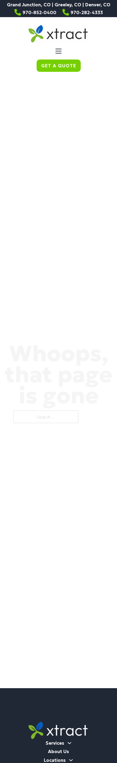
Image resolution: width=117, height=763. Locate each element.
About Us (58, 751)
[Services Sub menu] (69, 743)
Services (55, 743)
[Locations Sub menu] (71, 760)
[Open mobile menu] (59, 51)
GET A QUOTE (58, 66)
